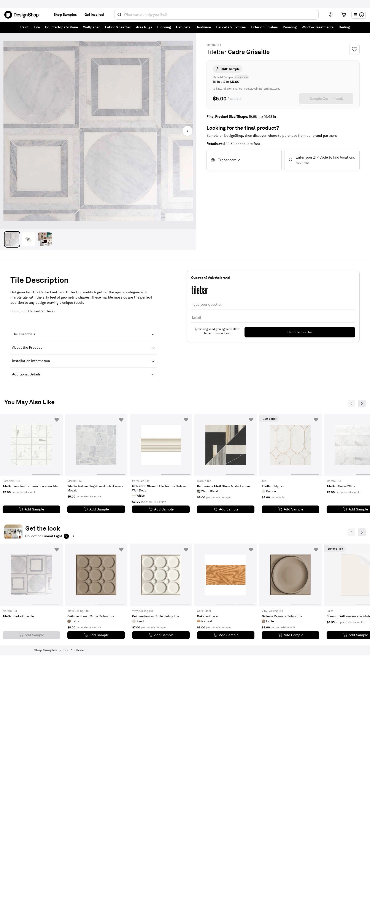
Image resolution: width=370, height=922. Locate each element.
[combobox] (216, 15)
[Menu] (358, 15)
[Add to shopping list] (56, 419)
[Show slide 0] (17, 445)
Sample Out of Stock (326, 99)
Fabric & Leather (118, 27)
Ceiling (344, 27)
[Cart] (343, 15)
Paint (24, 27)
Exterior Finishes (264, 27)
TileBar (216, 51)
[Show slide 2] (245, 575)
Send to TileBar (299, 332)
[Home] (23, 15)
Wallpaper (91, 27)
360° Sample (230, 69)
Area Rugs (144, 27)
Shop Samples (65, 15)
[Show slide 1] (46, 445)
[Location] (331, 15)
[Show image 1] (12, 239)
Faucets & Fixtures (231, 27)
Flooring (164, 27)
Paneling (290, 27)
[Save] (354, 49)
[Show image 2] (28, 239)
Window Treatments (317, 27)
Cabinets (183, 27)
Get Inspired (94, 15)
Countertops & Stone (61, 27)
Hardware (203, 27)
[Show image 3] (45, 239)
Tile (37, 27)
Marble (211, 44)
